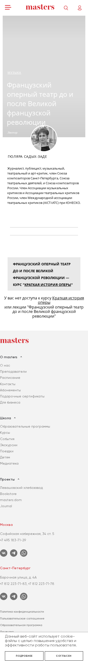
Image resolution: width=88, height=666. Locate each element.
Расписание (10, 378)
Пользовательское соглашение (22, 618)
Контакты (7, 384)
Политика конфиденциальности (22, 611)
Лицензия (7, 631)
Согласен (64, 655)
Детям (5, 457)
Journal (6, 506)
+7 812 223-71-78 (41, 584)
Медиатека (9, 463)
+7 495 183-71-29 (13, 540)
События (7, 439)
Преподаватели (13, 371)
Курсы (5, 432)
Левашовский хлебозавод (21, 488)
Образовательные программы (25, 426)
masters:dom (11, 500)
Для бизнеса (10, 402)
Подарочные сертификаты (22, 396)
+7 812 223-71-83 (13, 584)
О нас (5, 365)
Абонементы (10, 390)
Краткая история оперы (47, 284)
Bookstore (8, 494)
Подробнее (24, 655)
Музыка (15, 73)
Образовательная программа (21, 625)
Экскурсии (8, 445)
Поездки (6, 451)
